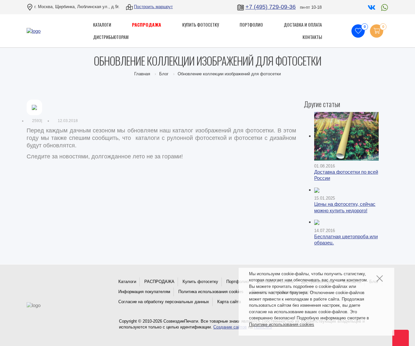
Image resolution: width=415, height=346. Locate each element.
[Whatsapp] (382, 7)
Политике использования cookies (281, 324)
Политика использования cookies (210, 291)
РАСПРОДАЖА (159, 281)
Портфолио (237, 281)
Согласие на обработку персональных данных (163, 301)
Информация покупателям (144, 291)
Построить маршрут (153, 6)
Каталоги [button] (102, 24)
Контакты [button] (312, 36)
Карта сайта (229, 301)
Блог (164, 73)
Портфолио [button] (251, 24)
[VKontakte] (370, 7)
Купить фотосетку (200, 281)
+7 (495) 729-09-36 (270, 7)
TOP (397, 335)
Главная (142, 73)
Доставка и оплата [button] (303, 24)
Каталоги (127, 281)
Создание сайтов (230, 327)
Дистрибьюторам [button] (110, 36)
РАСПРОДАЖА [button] (146, 24)
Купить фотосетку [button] (200, 24)
